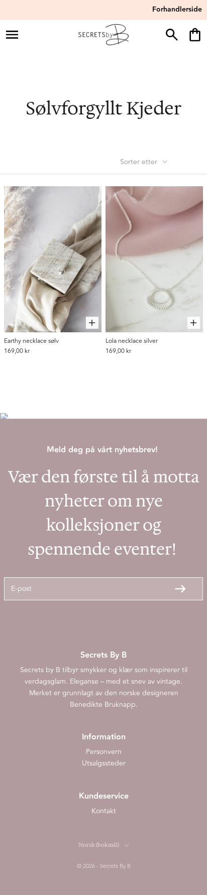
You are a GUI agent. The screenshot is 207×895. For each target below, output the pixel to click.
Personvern (104, 751)
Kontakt (103, 811)
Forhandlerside (177, 9)
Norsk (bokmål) (98, 845)
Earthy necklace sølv (31, 341)
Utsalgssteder (104, 763)
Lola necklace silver (132, 341)
